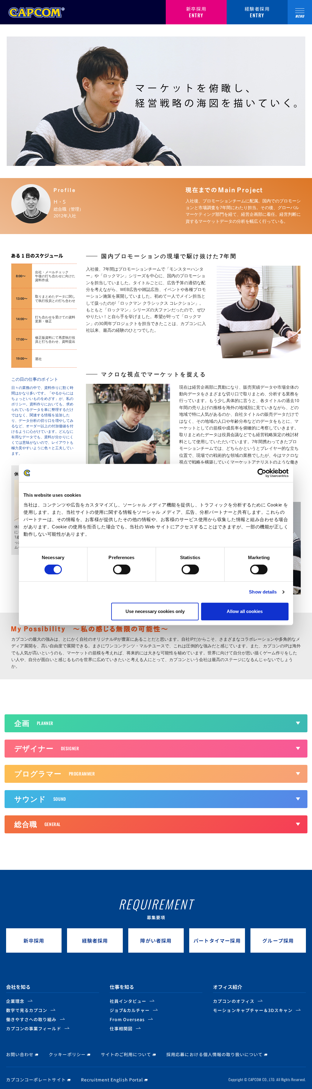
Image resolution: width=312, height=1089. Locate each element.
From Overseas (127, 1019)
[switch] (121, 569)
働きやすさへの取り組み (31, 1019)
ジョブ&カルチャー (130, 1010)
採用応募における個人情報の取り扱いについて (214, 1054)
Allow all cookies (245, 611)
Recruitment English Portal (112, 1080)
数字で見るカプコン (26, 1010)
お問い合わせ (20, 1054)
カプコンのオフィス (233, 1001)
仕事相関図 (121, 1028)
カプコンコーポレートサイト (36, 1080)
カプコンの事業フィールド (33, 1028)
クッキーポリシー (67, 1054)
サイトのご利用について (126, 1054)
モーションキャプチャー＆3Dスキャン (252, 1010)
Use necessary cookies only (155, 611)
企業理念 (15, 1001)
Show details (263, 591)
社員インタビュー (128, 1001)
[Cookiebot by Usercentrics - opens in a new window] (262, 473)
